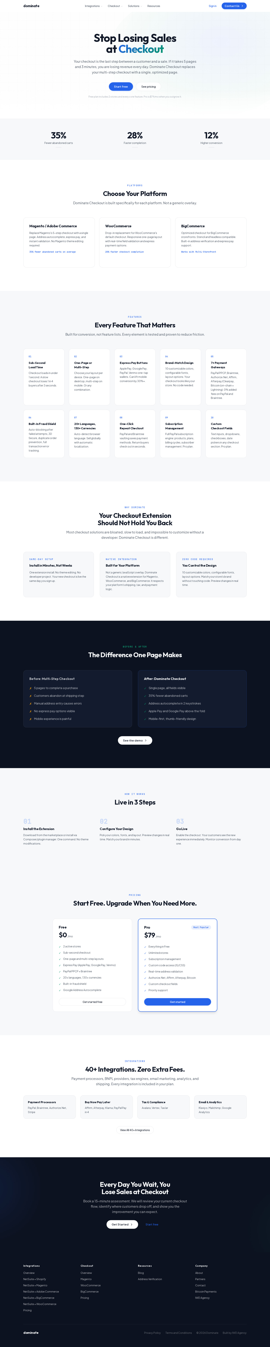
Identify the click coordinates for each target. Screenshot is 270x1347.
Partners (200, 1279)
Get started (177, 1001)
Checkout (114, 6)
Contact (200, 1285)
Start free (121, 86)
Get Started (120, 1224)
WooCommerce (91, 1285)
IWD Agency (202, 1297)
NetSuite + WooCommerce (39, 1304)
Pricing (27, 1310)
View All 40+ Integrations (135, 1130)
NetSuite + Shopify (34, 1279)
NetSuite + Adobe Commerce (41, 1291)
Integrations (92, 6)
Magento (86, 1279)
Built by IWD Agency (235, 1332)
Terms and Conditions (178, 1332)
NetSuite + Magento (35, 1285)
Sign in (213, 6)
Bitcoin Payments (206, 1291)
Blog (141, 1272)
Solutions (133, 6)
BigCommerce (90, 1291)
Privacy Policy (152, 1332)
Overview (29, 1272)
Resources (153, 6)
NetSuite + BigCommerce (38, 1297)
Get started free (92, 1001)
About (199, 1272)
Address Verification (150, 1279)
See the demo (133, 740)
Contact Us (232, 6)
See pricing (148, 86)
